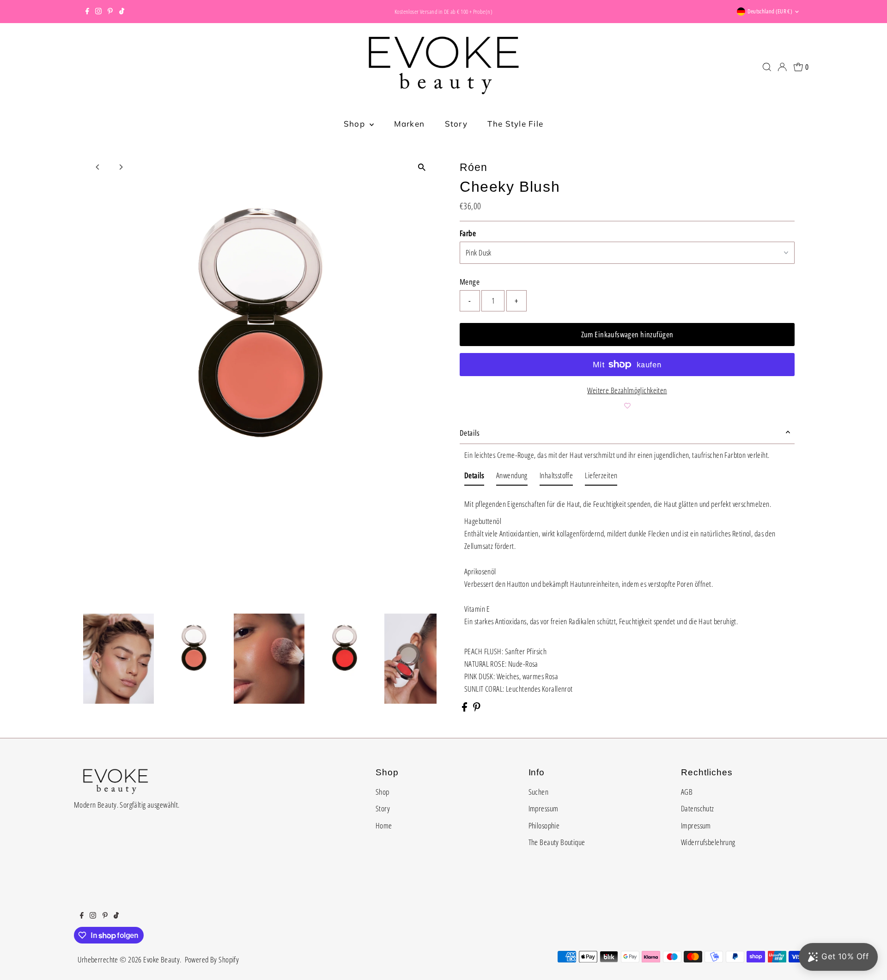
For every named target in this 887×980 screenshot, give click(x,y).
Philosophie (544, 825)
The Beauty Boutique (557, 842)
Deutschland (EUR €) (769, 11)
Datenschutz (697, 808)
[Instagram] (98, 11)
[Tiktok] (122, 11)
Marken (409, 123)
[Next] (120, 167)
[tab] (474, 477)
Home (384, 825)
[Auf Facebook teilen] (465, 708)
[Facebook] (87, 11)
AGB (687, 791)
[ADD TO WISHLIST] (627, 405)
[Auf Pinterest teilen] (476, 708)
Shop (355, 123)
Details (470, 432)
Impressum (544, 808)
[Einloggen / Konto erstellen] (782, 67)
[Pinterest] (110, 11)
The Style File (515, 123)
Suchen (539, 791)
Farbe (468, 233)
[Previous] (98, 167)
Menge (470, 281)
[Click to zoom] (421, 167)
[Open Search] (767, 67)
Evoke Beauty (161, 959)
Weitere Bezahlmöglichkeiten (627, 390)
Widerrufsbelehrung (708, 842)
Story (456, 123)
